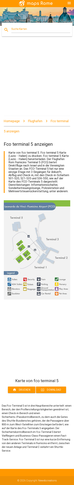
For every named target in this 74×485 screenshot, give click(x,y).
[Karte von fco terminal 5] (37, 298)
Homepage (12, 121)
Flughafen (35, 121)
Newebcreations (47, 480)
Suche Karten (19, 29)
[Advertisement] (37, 79)
